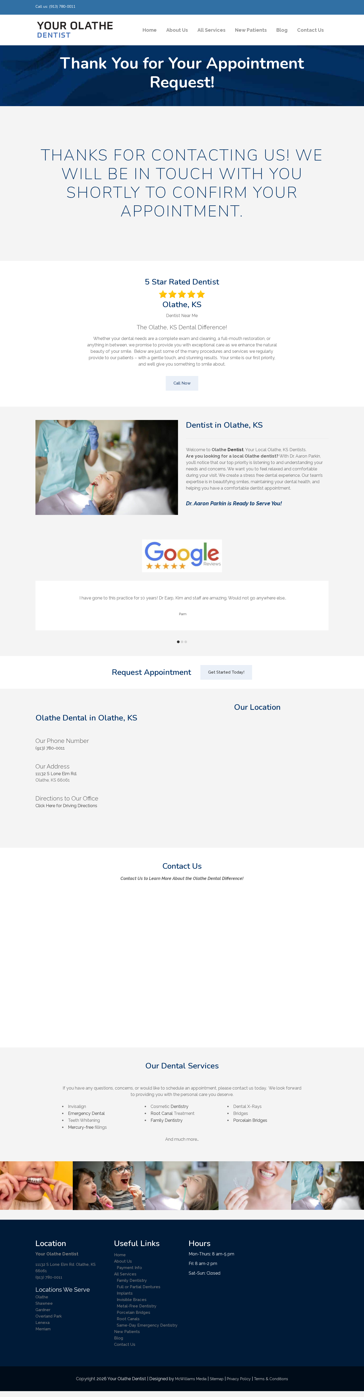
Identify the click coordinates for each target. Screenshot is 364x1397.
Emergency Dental (86, 1113)
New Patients (127, 1331)
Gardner (42, 1309)
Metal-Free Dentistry (136, 1306)
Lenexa (42, 1322)
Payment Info (129, 1267)
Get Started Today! (226, 672)
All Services (125, 1274)
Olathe (41, 1297)
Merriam (43, 1329)
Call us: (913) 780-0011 (55, 6)
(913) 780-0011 (50, 748)
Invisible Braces (132, 1299)
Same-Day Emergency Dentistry (147, 1325)
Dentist (236, 449)
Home (120, 1254)
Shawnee (44, 1303)
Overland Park (48, 1316)
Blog (118, 1338)
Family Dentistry (167, 1120)
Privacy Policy (239, 1379)
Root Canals (128, 1318)
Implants (125, 1293)
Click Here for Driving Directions (66, 805)
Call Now (182, 383)
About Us (123, 1261)
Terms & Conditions (271, 1379)
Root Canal (162, 1113)
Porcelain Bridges (250, 1120)
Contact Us (124, 1344)
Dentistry (179, 1106)
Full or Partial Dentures (138, 1286)
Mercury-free (81, 1127)
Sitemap (217, 1379)
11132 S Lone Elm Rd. (56, 773)
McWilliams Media (191, 1379)
